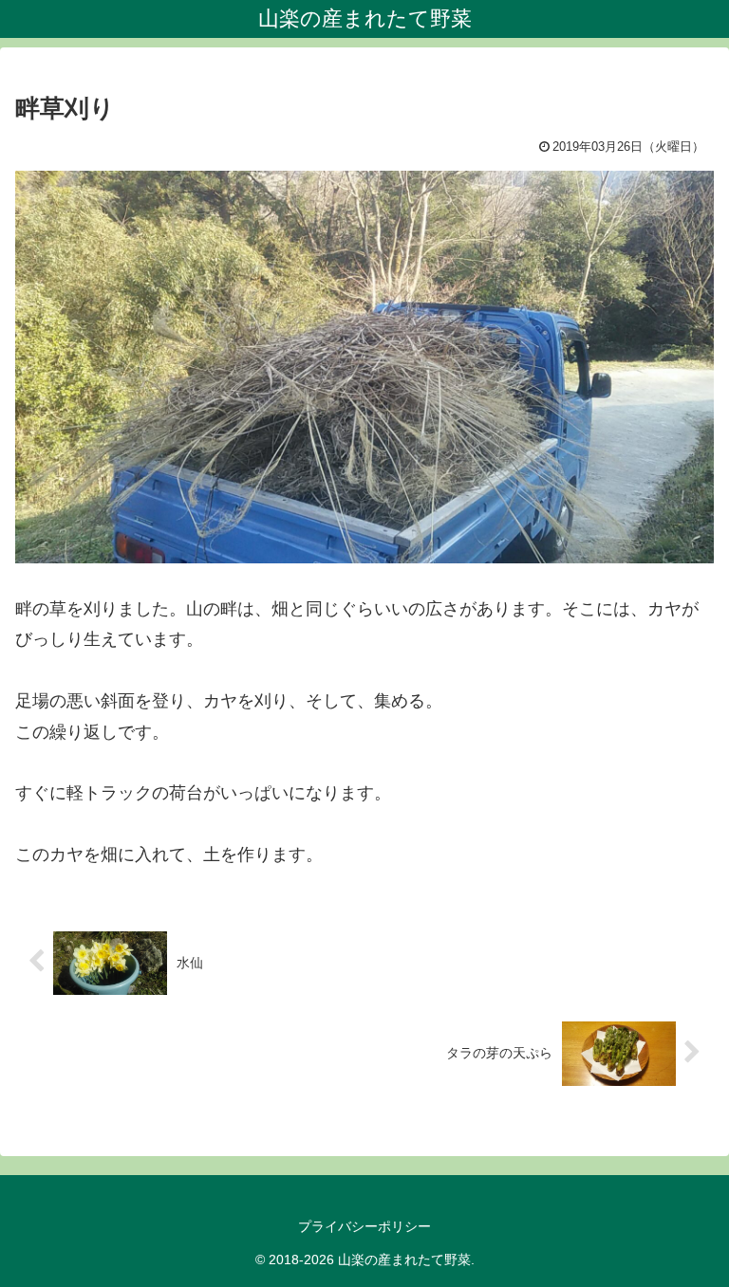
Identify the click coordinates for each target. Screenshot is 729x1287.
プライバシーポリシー (364, 1226)
